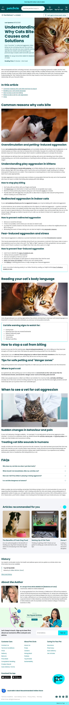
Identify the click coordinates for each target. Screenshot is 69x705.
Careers (27, 651)
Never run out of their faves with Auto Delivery (34, 2)
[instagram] (63, 697)
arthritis (42, 436)
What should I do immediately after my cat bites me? (21, 471)
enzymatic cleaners (51, 229)
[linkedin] (67, 697)
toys (19, 193)
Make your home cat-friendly (13, 260)
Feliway (8, 262)
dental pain (48, 436)
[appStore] (6, 678)
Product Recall (6, 664)
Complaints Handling (8, 661)
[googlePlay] (17, 678)
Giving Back (28, 653)
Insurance (50, 645)
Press (26, 648)
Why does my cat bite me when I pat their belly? (19, 466)
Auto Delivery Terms (8, 667)
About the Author (12, 582)
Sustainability (28, 661)
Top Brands (28, 659)
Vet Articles (51, 653)
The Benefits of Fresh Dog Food (15, 540)
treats (44, 191)
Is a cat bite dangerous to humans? (15, 480)
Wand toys (9, 189)
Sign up (62, 633)
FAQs (5, 97)
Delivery (4, 653)
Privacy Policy (32, 697)
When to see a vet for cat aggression (15, 95)
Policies (26, 656)
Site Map (39, 697)
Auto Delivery (51, 651)
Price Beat (4, 659)
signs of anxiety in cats (26, 253)
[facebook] (60, 697)
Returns (3, 656)
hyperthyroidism (59, 436)
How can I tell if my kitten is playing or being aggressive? (22, 476)
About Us (27, 645)
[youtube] (57, 697)
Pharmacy (50, 648)
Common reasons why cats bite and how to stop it (20, 89)
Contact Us (5, 645)
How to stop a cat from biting (13, 93)
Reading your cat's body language (14, 91)
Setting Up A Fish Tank (41, 540)
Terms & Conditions (7, 648)
